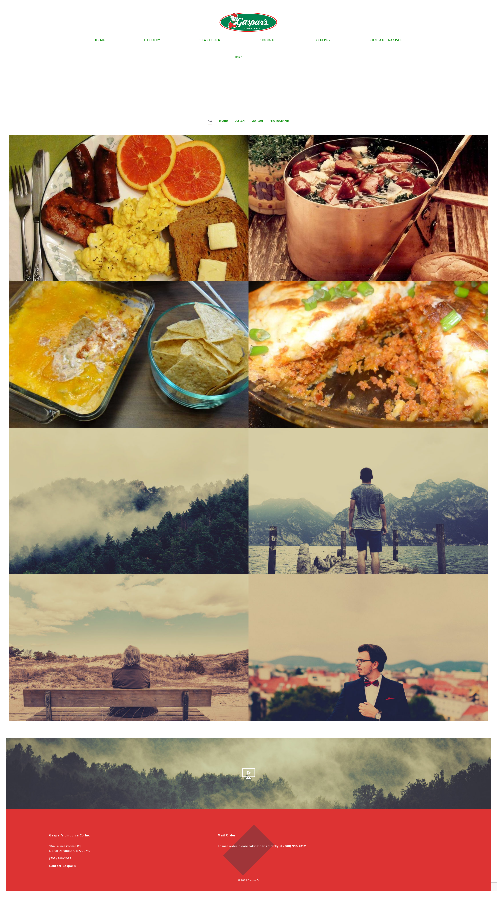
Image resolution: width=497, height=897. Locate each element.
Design (240, 120)
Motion (257, 120)
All (210, 120)
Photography (279, 120)
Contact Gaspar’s (62, 866)
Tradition (210, 40)
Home (100, 40)
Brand (223, 120)
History (152, 40)
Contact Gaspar (385, 40)
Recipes (323, 40)
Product (268, 40)
